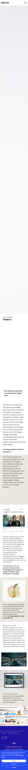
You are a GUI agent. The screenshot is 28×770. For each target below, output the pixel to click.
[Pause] (3, 664)
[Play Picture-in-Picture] (22, 664)
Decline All (14, 764)
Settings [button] (14, 767)
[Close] (26, 752)
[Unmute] (6, 664)
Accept (14, 761)
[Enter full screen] (24, 664)
